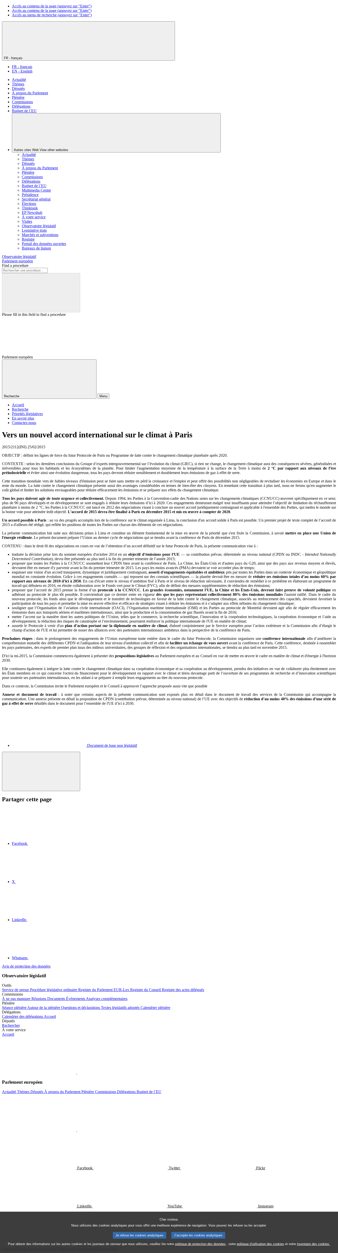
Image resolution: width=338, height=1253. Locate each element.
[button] (76, 1072)
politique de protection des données (200, 1244)
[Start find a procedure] (41, 292)
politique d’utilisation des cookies (260, 1244)
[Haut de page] (41, 771)
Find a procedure (15, 265)
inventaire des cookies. (313, 1244)
